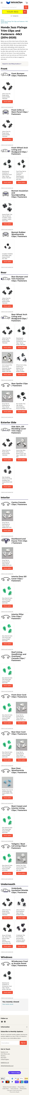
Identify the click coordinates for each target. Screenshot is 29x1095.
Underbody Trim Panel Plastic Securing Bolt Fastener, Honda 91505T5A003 (20, 938)
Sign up (23, 1043)
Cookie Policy (5, 1088)
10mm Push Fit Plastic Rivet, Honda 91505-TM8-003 (6, 96)
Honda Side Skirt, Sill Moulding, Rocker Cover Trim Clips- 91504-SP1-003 (21, 453)
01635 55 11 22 (5, 1062)
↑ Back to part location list (7, 107)
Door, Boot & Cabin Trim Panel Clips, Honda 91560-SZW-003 (7, 600)
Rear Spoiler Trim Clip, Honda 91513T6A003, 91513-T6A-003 (20, 406)
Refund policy (23, 1088)
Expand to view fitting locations (11, 63)
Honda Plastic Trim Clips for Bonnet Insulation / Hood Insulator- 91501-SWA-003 (7, 218)
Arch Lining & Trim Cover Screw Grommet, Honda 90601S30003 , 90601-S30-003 (7, 368)
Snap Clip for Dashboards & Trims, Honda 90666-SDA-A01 (7, 406)
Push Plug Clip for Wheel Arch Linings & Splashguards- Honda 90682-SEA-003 (21, 175)
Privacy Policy (21, 1087)
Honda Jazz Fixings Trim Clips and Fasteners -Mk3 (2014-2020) (14, 22)
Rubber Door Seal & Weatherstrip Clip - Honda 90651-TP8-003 (7, 792)
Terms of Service (14, 1088)
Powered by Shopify (14, 1092)
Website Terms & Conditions (9, 1087)
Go (25, 12)
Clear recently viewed (7, 1004)
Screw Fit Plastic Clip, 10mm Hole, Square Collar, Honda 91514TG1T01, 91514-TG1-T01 (6, 939)
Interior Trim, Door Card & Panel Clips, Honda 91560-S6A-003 (21, 868)
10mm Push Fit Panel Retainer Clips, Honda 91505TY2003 (20, 912)
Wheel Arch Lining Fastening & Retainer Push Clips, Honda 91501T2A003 (21, 368)
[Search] (26, 7)
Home (2, 20)
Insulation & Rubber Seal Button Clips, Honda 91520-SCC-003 (7, 256)
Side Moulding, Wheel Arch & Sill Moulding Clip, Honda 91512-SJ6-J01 (7, 480)
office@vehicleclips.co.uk (7, 1066)
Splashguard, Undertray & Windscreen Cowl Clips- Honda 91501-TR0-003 (7, 175)
